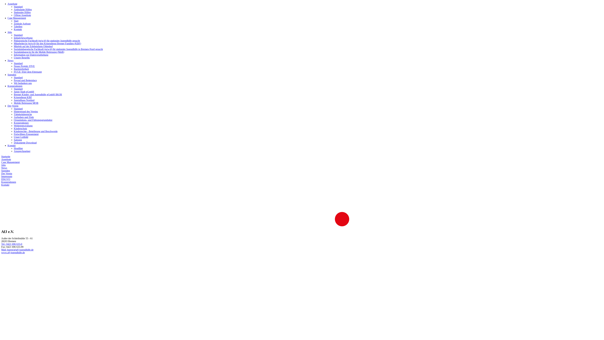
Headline (18, 148)
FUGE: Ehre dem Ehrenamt (28, 72)
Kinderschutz (20, 128)
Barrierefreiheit (21, 69)
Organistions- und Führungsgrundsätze (33, 120)
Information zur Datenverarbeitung (31, 55)
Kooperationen (15, 86)
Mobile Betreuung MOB (26, 103)
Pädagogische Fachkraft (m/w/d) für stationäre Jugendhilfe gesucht (47, 40)
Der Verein (13, 106)
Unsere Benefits (22, 57)
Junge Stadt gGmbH (24, 91)
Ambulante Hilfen (23, 9)
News (10, 60)
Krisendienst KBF (23, 97)
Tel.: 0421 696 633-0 (11, 244)
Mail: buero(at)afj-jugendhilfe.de (17, 249)
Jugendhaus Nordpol (24, 100)
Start (16, 21)
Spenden (12, 74)
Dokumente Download (25, 142)
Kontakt (18, 29)
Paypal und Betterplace (25, 80)
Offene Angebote (22, 15)
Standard (18, 6)
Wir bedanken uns (23, 83)
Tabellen (18, 26)
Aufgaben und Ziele (24, 117)
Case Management (17, 18)
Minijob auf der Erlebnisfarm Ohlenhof (33, 46)
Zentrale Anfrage (22, 23)
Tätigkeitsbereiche (23, 114)
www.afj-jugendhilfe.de (13, 252)
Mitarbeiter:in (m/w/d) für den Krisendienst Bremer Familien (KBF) (47, 43)
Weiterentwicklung (23, 125)
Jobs (10, 32)
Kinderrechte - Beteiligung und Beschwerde (36, 131)
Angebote (12, 4)
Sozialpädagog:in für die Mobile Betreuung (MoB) (39, 52)
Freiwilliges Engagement (26, 134)
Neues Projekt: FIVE (24, 66)
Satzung (18, 140)
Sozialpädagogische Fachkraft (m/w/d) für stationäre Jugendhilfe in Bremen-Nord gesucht (58, 49)
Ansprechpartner (22, 151)
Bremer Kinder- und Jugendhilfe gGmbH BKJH (38, 94)
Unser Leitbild (21, 137)
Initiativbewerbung (23, 38)
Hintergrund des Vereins (26, 111)
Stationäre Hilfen (22, 12)
